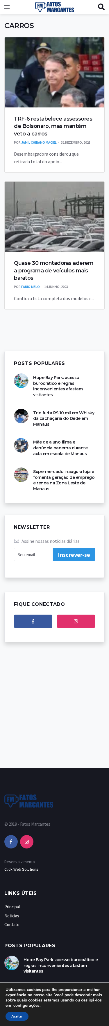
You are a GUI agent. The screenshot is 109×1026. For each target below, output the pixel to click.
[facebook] (33, 621)
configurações (26, 1005)
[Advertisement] (54, 711)
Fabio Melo (30, 286)
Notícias (11, 916)
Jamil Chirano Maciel (39, 142)
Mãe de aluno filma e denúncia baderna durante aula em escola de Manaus (60, 447)
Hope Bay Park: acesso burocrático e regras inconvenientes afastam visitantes (58, 386)
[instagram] (76, 621)
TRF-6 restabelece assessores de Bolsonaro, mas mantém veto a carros (53, 126)
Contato (11, 924)
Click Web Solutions (21, 869)
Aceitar (17, 1016)
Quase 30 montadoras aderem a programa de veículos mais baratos (53, 270)
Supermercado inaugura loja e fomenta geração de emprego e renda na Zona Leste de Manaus (63, 480)
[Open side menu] (7, 7)
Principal (12, 907)
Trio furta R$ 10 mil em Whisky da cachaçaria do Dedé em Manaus (63, 418)
